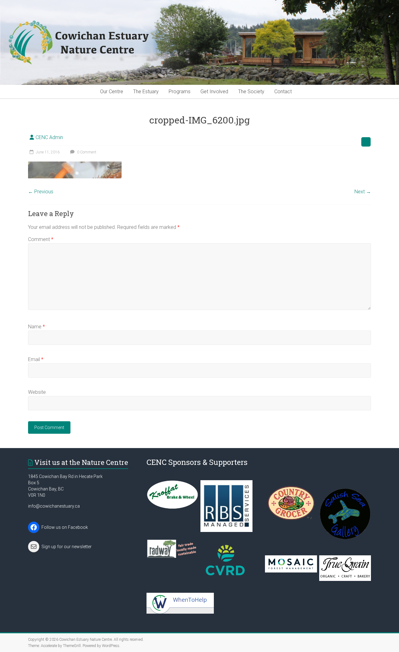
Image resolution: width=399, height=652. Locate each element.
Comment (40, 239)
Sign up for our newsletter (66, 546)
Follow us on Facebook (64, 527)
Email (35, 359)
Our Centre (111, 91)
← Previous (40, 192)
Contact (283, 91)
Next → (362, 192)
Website (37, 392)
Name (36, 327)
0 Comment (86, 152)
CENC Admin (49, 137)
